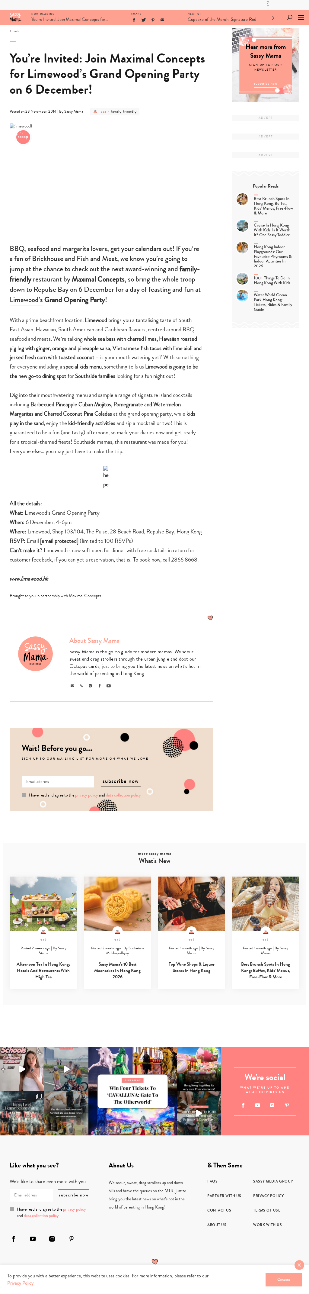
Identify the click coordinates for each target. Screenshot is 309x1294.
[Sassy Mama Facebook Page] (243, 1105)
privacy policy (86, 795)
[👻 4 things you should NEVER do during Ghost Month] (22, 1113)
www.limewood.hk (29, 579)
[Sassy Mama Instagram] (272, 1105)
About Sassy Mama (94, 640)
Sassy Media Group (273, 1181)
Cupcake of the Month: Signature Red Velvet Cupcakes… (222, 20)
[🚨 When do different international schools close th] (22, 1069)
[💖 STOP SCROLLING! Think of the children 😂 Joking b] (66, 1069)
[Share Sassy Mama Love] (162, 20)
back (16, 31)
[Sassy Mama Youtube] (257, 1105)
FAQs (212, 1181)
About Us (216, 1225)
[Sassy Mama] (16, 17)
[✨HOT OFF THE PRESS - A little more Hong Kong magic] (199, 1069)
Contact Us (219, 1210)
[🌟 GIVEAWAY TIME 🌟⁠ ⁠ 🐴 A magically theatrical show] (132, 1091)
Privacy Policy (268, 1196)
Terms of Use (266, 1210)
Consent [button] (283, 1279)
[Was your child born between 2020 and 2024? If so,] (199, 1113)
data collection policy (123, 795)
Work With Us (267, 1225)
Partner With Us (224, 1196)
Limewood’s (26, 300)
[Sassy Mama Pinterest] (287, 1105)
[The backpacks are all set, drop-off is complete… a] (66, 1113)
